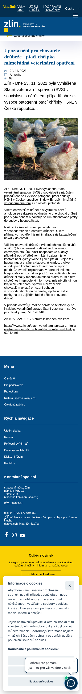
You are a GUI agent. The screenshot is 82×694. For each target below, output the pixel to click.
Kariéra (8, 437)
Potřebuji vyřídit (14, 443)
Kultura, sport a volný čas (20, 398)
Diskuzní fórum (13, 456)
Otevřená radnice (14, 404)
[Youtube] (22, 535)
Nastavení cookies (41, 681)
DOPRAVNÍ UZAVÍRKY (53, 8)
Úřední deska (12, 430)
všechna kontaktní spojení (21, 497)
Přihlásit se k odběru (41, 574)
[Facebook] (6, 535)
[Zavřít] (69, 585)
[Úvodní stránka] (24, 30)
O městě (9, 378)
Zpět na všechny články (29, 35)
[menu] (75, 15)
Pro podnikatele (13, 385)
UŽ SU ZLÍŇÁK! (34, 8)
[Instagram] (14, 535)
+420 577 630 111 (25, 512)
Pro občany (11, 391)
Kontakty (9, 463)
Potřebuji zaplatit (14, 450)
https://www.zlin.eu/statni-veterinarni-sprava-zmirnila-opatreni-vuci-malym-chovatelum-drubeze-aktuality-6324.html (40, 329)
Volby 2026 (21, 8)
